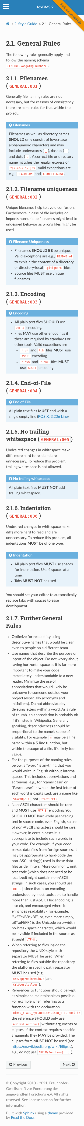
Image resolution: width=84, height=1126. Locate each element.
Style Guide (25, 24)
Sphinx (28, 1113)
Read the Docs (23, 1117)
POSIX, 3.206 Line (53, 416)
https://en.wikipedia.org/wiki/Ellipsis (41, 1046)
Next (67, 1064)
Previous (20, 1064)
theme (53, 1113)
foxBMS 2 (45, 7)
